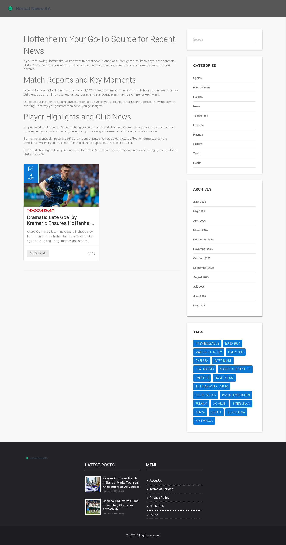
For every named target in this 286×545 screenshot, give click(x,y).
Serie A (216, 412)
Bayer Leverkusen (236, 395)
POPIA (154, 515)
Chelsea (202, 360)
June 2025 (199, 296)
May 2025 (199, 305)
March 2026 (200, 230)
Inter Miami (222, 360)
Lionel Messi (224, 378)
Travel (197, 153)
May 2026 (199, 211)
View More (38, 253)
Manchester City (209, 352)
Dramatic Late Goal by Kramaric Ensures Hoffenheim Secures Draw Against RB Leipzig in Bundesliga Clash (61, 220)
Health (197, 162)
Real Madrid (205, 369)
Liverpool (235, 352)
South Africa (206, 395)
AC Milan (219, 403)
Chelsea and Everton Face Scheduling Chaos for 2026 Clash (120, 505)
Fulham (201, 403)
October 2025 (201, 258)
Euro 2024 (232, 343)
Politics (198, 96)
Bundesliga (236, 412)
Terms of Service (161, 489)
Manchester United (235, 369)
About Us (156, 480)
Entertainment (201, 87)
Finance (198, 134)
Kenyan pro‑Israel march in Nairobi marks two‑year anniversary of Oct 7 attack (121, 482)
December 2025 (203, 239)
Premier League (207, 343)
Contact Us (157, 506)
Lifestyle (198, 125)
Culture (197, 144)
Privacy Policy (159, 497)
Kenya (200, 412)
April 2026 (199, 220)
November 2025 (203, 249)
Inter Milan (241, 403)
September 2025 (203, 267)
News (196, 106)
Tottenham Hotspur (212, 386)
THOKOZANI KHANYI (41, 210)
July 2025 (199, 286)
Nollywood (204, 420)
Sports (197, 78)
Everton (202, 378)
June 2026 (199, 201)
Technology (200, 115)
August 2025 (201, 277)
